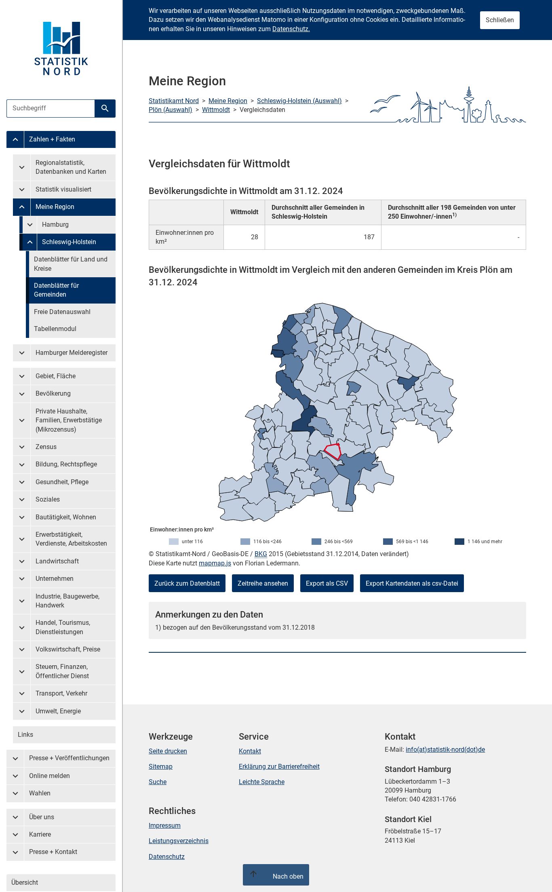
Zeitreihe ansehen (263, 583)
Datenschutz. (291, 29)
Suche (157, 782)
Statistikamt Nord (174, 101)
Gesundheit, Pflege (62, 482)
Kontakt (250, 751)
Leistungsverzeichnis (179, 841)
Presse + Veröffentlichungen (69, 758)
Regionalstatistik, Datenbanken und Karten (71, 167)
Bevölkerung (53, 393)
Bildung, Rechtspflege (66, 464)
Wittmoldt (216, 110)
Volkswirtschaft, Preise (68, 649)
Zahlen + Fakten (52, 139)
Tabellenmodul (55, 329)
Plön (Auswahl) (170, 110)
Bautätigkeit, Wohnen (66, 517)
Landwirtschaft (57, 561)
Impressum (165, 825)
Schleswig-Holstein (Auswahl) (299, 101)
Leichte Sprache (261, 782)
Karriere (40, 834)
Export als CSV (327, 583)
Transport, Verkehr (61, 693)
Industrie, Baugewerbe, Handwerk (67, 601)
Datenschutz (167, 856)
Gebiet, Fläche (56, 376)
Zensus (46, 447)
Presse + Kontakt (53, 852)
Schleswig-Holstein (69, 242)
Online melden (49, 776)
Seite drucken (168, 751)
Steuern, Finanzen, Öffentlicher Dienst (62, 671)
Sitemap (161, 766)
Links (25, 734)
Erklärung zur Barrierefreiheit (279, 766)
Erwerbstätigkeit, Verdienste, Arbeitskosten (71, 539)
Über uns (41, 817)
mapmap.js (215, 563)
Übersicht (24, 882)
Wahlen (40, 793)
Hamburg (55, 224)
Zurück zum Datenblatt (187, 583)
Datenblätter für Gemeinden (56, 290)
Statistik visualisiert (63, 189)
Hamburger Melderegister (71, 352)
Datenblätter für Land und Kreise (70, 263)
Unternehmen (55, 578)
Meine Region (55, 207)
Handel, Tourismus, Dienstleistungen (63, 627)
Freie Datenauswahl (62, 312)
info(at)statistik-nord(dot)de (445, 749)
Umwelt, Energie (58, 711)
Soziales (48, 499)
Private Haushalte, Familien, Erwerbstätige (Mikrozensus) (69, 420)
